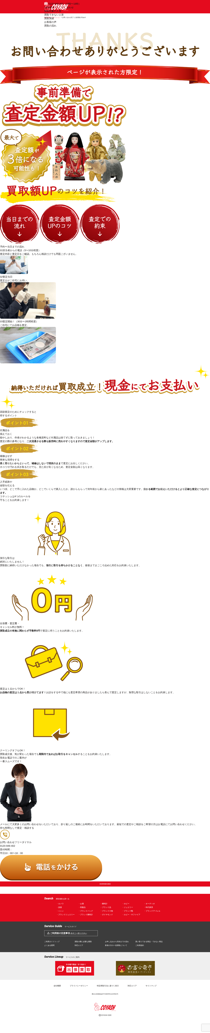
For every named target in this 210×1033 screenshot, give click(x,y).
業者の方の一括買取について (116, 945)
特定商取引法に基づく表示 (108, 986)
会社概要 (57, 986)
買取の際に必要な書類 (83, 942)
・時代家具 (148, 907)
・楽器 (59, 907)
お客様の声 (50, 22)
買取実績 (49, 18)
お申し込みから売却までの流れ (117, 942)
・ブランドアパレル (152, 911)
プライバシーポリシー (79, 986)
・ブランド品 (105, 907)
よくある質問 (49, 945)
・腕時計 (103, 904)
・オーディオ (149, 904)
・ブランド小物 (106, 911)
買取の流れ (50, 25)
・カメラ (60, 904)
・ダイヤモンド (106, 914)
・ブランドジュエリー (65, 914)
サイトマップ (151, 986)
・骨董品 (82, 907)
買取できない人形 (54, 14)
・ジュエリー (127, 907)
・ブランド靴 (127, 911)
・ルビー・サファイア (131, 914)
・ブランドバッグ (85, 911)
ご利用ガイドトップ (52, 942)
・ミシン (60, 911)
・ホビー (125, 904)
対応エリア (79, 945)
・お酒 (81, 904)
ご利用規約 (139, 945)
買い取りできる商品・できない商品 (149, 942)
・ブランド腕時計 (85, 914)
